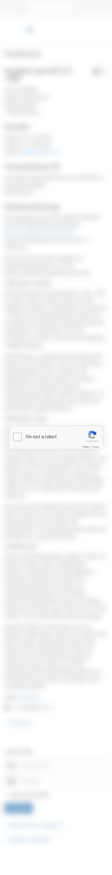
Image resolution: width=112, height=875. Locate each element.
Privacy (86, 446)
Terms (95, 446)
